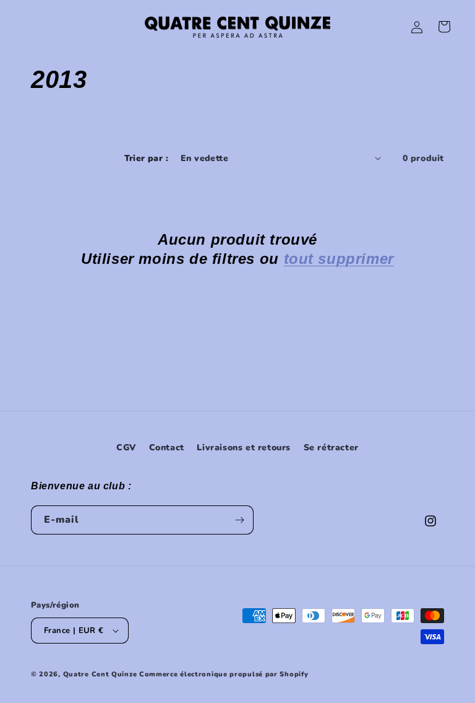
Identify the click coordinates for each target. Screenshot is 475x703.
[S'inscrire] (239, 520)
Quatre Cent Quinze (100, 674)
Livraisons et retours (244, 447)
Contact (166, 447)
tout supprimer (339, 258)
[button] (444, 26)
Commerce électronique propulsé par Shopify (223, 674)
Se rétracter (331, 447)
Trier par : (146, 158)
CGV (126, 447)
